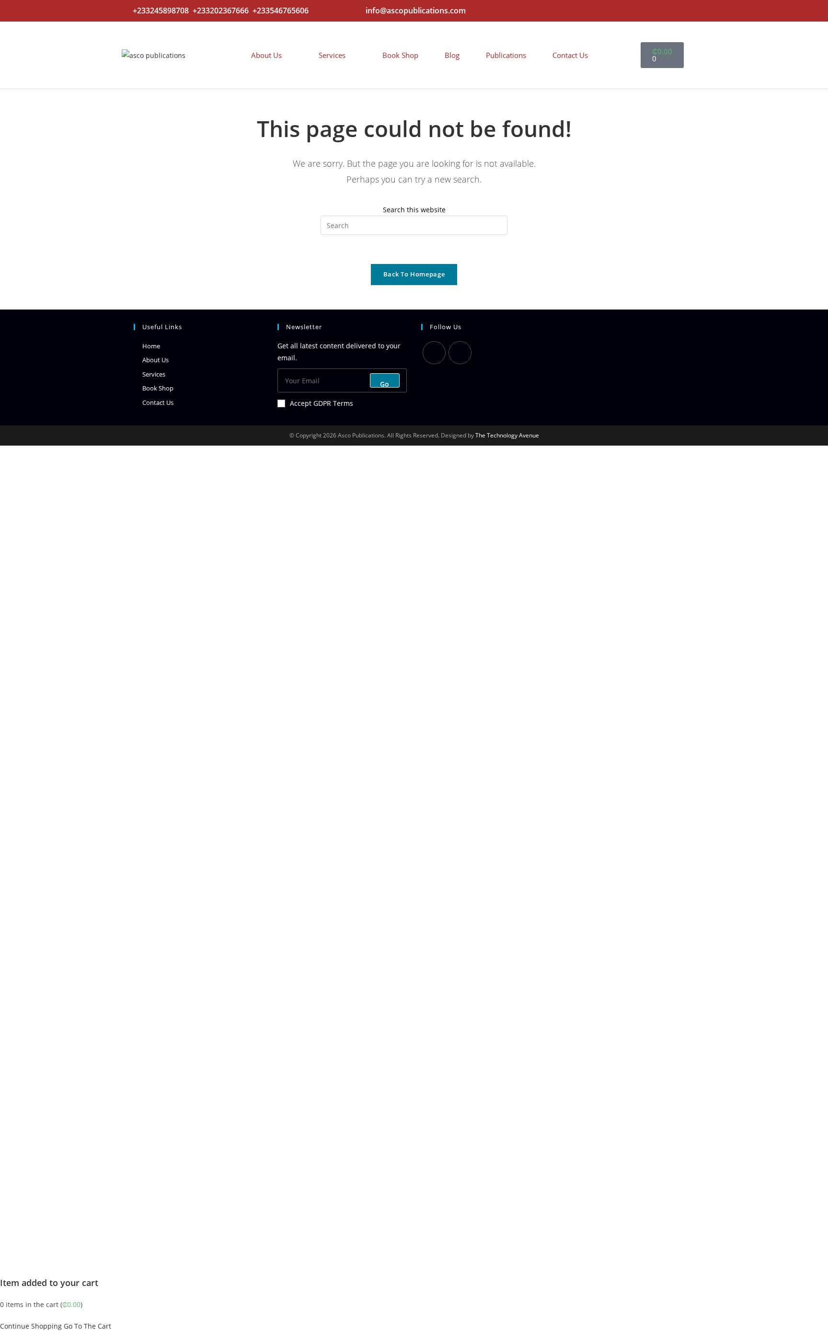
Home (151, 346)
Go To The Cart (87, 1326)
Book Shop (400, 55)
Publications (506, 55)
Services (332, 55)
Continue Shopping (31, 1326)
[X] (434, 352)
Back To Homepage (414, 274)
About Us (266, 55)
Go (385, 383)
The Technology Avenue (506, 435)
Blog (452, 55)
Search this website (414, 209)
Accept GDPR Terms (321, 403)
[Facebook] (460, 352)
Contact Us (570, 55)
